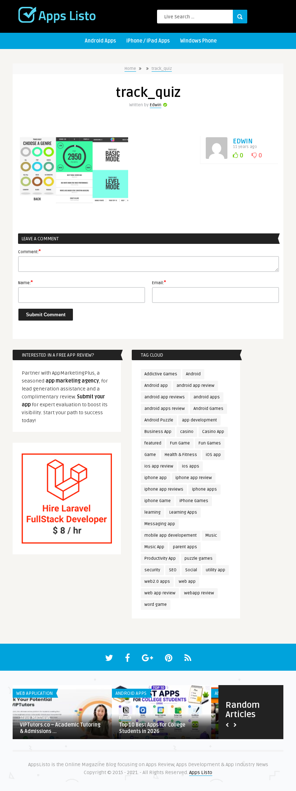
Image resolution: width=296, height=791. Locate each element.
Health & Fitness (181, 454)
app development (199, 420)
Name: (25, 282)
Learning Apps (183, 512)
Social (191, 570)
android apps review (164, 408)
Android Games (208, 408)
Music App (154, 547)
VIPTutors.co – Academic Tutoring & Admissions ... (60, 728)
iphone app (155, 478)
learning (152, 512)
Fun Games (210, 443)
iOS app (213, 454)
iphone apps (204, 489)
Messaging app (159, 524)
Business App (157, 431)
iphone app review (193, 478)
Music (211, 535)
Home (130, 68)
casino (186, 431)
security (152, 570)
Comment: (29, 251)
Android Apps (100, 41)
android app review (195, 385)
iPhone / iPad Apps (148, 41)
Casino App (213, 431)
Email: (159, 282)
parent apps (185, 547)
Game (150, 454)
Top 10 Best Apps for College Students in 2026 (152, 728)
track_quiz (162, 68)
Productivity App (160, 558)
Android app (156, 385)
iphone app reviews (163, 489)
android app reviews (164, 397)
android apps (206, 397)
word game (155, 604)
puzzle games (198, 558)
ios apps (190, 466)
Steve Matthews (35, 717)
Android (193, 374)
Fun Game (180, 443)
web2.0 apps (157, 581)
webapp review (199, 593)
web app (187, 581)
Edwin (155, 105)
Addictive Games (160, 374)
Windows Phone (198, 41)
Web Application (34, 693)
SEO (173, 570)
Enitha (125, 717)
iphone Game (157, 501)
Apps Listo (200, 772)
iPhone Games (193, 501)
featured (152, 443)
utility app (215, 570)
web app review (159, 593)
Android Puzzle (158, 420)
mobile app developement (170, 535)
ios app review (158, 466)
